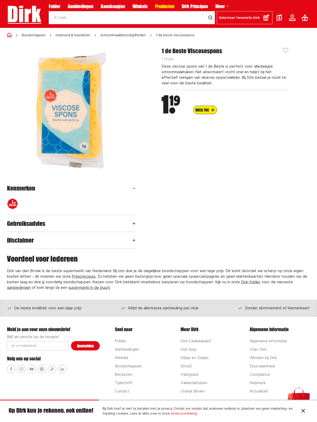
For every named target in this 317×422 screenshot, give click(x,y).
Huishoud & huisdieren (73, 35)
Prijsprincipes (84, 276)
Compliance (260, 374)
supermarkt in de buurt (89, 288)
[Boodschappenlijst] (306, 17)
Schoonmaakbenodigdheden (123, 35)
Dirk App (189, 349)
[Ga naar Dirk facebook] (11, 369)
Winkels (140, 6)
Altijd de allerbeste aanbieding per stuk (163, 308)
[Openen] (134, 188)
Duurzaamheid (262, 366)
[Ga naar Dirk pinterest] (42, 369)
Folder (54, 6)
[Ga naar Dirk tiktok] (52, 369)
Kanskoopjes (113, 6)
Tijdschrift (124, 383)
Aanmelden (85, 346)
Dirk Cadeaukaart (196, 341)
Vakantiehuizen (194, 383)
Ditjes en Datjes (195, 358)
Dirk (24, 14)
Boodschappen (33, 35)
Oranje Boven (193, 391)
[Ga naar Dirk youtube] (31, 369)
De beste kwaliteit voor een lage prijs (47, 308)
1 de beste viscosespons (175, 35)
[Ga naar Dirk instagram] (21, 369)
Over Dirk (258, 349)
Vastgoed (189, 374)
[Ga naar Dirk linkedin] (62, 369)
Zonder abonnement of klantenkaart (277, 308)
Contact (122, 391)
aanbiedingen (19, 288)
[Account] (293, 17)
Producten (164, 6)
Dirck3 (186, 366)
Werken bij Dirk (263, 358)
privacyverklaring (184, 413)
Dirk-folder (250, 282)
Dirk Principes (195, 6)
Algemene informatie (268, 341)
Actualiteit (259, 391)
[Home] (9, 35)
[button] (244, 17)
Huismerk (258, 383)
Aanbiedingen (80, 6)
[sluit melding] (303, 411)
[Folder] (280, 17)
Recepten (124, 374)
